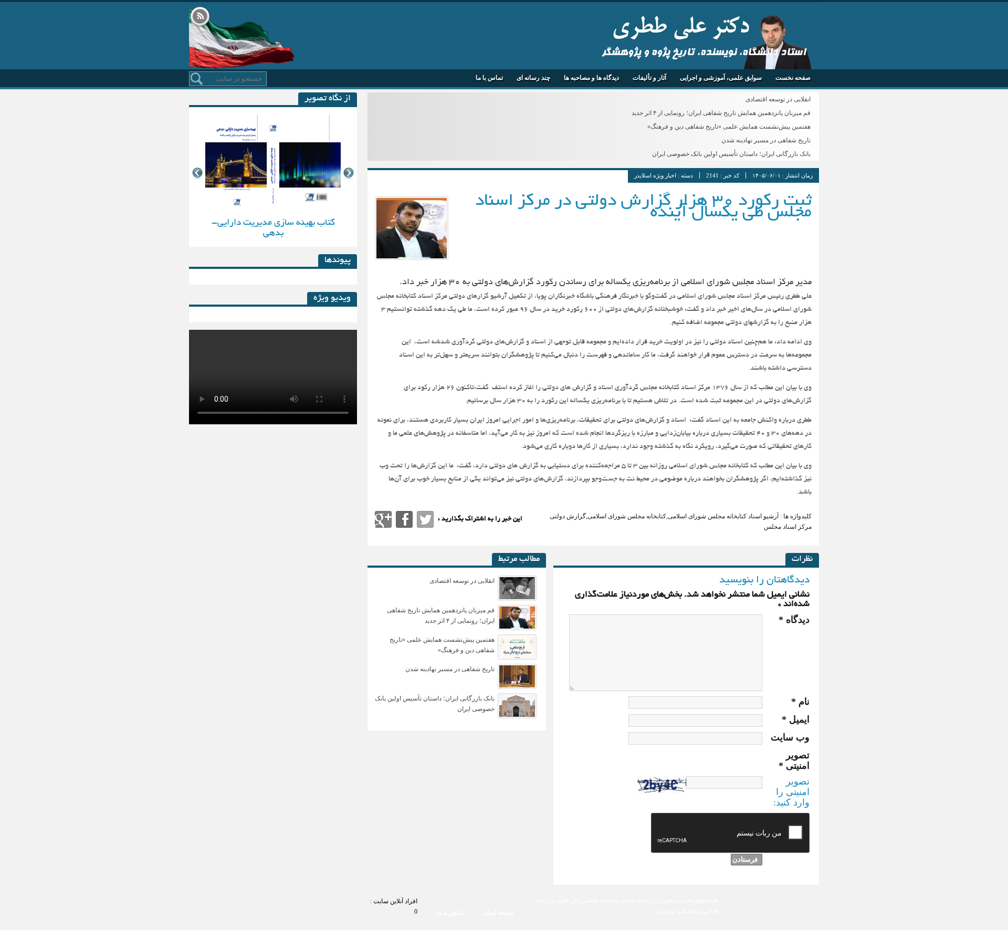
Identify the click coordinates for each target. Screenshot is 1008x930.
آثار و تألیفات (649, 77)
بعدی (348, 173)
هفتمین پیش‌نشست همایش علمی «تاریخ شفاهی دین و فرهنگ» (729, 126)
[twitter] (425, 519)
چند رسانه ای (533, 77)
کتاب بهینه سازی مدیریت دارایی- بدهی (273, 228)
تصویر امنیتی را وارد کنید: (791, 792)
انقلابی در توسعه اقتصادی (778, 99)
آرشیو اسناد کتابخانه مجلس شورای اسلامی (723, 516)
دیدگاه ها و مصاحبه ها (591, 77)
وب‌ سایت (790, 737)
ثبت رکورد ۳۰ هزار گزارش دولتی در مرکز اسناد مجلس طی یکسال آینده (643, 207)
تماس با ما (489, 77)
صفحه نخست (793, 77)
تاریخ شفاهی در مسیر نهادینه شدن (766, 140)
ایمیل (796, 719)
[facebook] (404, 519)
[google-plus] (383, 519)
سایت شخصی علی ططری (681, 25)
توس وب (665, 911)
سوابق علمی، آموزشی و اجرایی (721, 77)
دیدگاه (794, 619)
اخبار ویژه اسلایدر (655, 175)
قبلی (197, 173)
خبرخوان (200, 17)
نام (800, 701)
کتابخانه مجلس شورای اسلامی (626, 516)
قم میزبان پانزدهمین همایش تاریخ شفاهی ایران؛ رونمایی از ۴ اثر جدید (721, 113)
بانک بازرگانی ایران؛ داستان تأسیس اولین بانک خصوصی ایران (731, 154)
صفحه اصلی (497, 912)
